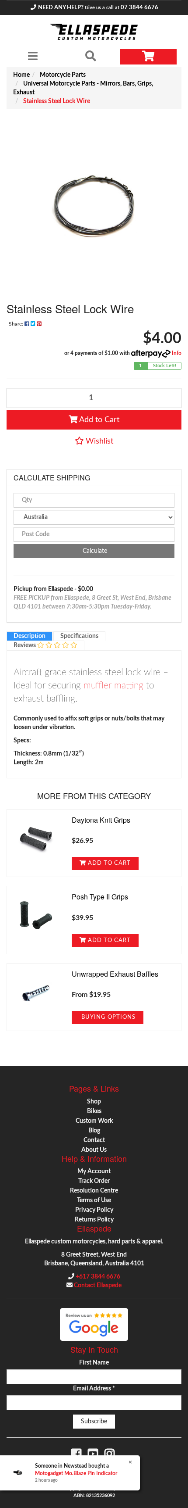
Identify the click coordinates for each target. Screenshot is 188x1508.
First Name (94, 1363)
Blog (94, 1131)
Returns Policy (94, 1220)
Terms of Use (94, 1200)
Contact (94, 1140)
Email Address (94, 1389)
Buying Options (108, 1017)
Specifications (79, 636)
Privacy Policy (94, 1210)
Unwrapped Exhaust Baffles (115, 974)
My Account (94, 1171)
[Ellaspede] (94, 32)
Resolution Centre (94, 1191)
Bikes (94, 1111)
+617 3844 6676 (98, 1277)
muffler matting (113, 685)
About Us (94, 1150)
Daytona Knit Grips (101, 820)
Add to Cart (98, 420)
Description (29, 636)
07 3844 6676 (139, 7)
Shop (94, 1102)
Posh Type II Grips (100, 897)
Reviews (25, 645)
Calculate (94, 551)
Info (176, 353)
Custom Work (94, 1121)
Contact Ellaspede (98, 1285)
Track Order (94, 1181)
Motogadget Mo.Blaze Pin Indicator (76, 1473)
